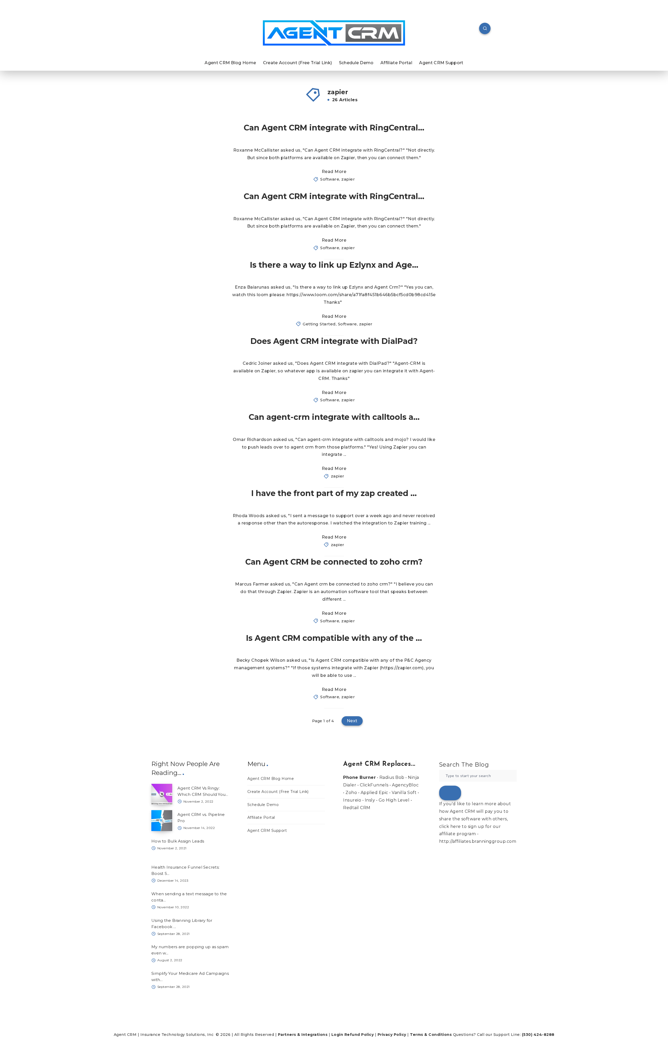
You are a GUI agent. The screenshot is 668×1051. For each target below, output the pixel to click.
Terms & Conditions (431, 1034)
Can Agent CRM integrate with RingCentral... (334, 128)
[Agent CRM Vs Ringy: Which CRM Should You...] (161, 794)
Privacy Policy (392, 1034)
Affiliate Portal (396, 62)
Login (337, 1034)
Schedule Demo (356, 62)
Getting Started (319, 323)
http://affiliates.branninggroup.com (477, 841)
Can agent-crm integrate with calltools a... (334, 417)
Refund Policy (359, 1034)
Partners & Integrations (303, 1034)
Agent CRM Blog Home (230, 62)
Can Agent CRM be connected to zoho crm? (334, 562)
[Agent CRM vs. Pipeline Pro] (161, 820)
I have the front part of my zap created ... (334, 493)
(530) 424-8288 (538, 1034)
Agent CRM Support (441, 62)
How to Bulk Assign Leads (177, 841)
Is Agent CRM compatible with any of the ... (334, 638)
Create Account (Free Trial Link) (297, 62)
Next (352, 720)
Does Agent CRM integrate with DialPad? (334, 341)
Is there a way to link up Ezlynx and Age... (334, 265)
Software (329, 179)
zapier (348, 179)
